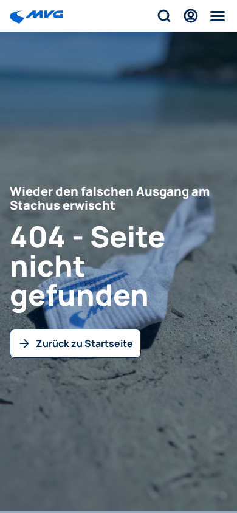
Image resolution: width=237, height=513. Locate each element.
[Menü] (217, 16)
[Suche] (164, 16)
